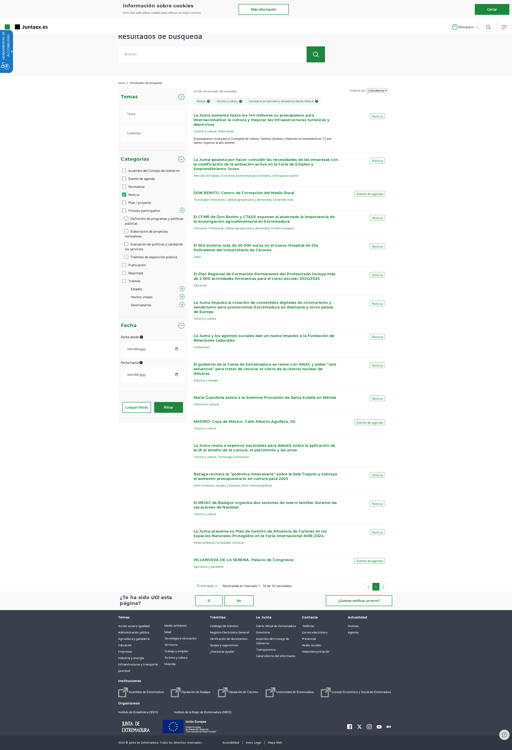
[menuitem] (186, 625)
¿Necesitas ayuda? (222, 651)
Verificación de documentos (228, 639)
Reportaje (135, 273)
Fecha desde (130, 337)
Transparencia (265, 649)
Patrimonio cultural (206, 404)
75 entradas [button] (208, 587)
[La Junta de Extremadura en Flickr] (389, 726)
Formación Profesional (208, 228)
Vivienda (170, 664)
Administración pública (133, 632)
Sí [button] (209, 600)
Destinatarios (141, 305)
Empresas (125, 651)
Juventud (124, 671)
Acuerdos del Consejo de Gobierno (154, 171)
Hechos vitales (142, 297)
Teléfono (308, 626)
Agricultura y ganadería (208, 566)
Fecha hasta (130, 362)
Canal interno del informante (275, 656)
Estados (136, 289)
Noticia (133, 194)
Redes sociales (311, 645)
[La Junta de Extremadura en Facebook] (350, 726)
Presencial (309, 639)
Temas (129, 97)
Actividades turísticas (230, 543)
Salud (197, 257)
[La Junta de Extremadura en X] (359, 726)
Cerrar (492, 9)
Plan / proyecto (139, 202)
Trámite (134, 281)
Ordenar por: (358, 90)
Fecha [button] (129, 325)
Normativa (136, 187)
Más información (263, 9)
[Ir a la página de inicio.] (19, 26)
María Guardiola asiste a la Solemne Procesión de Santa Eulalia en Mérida (265, 398)
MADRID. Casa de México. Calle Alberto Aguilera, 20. (245, 422)
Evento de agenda (141, 179)
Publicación (137, 265)
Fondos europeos (282, 228)
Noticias (353, 626)
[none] (368, 586)
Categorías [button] (135, 159)
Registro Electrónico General (229, 632)
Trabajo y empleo (176, 651)
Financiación (226, 131)
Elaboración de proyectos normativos (146, 233)
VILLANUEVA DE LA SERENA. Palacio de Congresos (244, 560)
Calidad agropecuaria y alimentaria (249, 199)
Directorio (263, 632)
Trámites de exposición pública (153, 257)
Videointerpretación (315, 651)
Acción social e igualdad (134, 626)
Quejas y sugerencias (224, 645)
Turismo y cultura (205, 131)
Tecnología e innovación (209, 199)
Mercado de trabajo (207, 176)
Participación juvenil (285, 176)
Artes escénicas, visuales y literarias (217, 485)
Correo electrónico (315, 632)
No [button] (239, 600)
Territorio (171, 645)
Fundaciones (202, 347)
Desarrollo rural (283, 199)
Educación (200, 285)
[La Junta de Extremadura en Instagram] (369, 726)
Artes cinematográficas (257, 485)
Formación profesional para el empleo (246, 176)
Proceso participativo (144, 210)
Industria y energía (206, 380)
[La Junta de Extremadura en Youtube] (379, 726)
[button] (465, 27)
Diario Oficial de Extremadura (276, 626)
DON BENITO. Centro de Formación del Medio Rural (244, 193)
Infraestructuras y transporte (138, 664)
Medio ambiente (204, 543)
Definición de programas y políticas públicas (154, 221)
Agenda (353, 632)
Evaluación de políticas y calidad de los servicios (154, 246)
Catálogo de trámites (224, 626)
